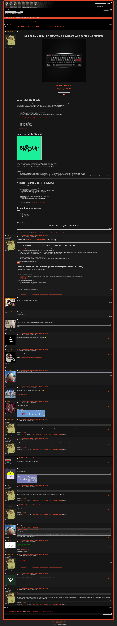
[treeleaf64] (5, 551)
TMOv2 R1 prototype (35, 232)
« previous (108, 23)
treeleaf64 (8, 540)
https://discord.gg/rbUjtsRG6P (25, 549)
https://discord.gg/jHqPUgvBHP (22, 394)
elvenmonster (9, 458)
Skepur (25, 230)
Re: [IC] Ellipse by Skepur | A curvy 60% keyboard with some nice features (33, 235)
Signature (28, 21)
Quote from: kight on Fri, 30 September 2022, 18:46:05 (26, 489)
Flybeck (8, 386)
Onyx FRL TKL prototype (44, 232)
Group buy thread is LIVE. (36, 240)
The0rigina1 (9, 370)
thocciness (9, 573)
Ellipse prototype (59, 232)
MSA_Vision (9, 401)
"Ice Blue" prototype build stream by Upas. (25, 271)
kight (7, 468)
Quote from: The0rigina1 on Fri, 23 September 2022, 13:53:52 (28, 529)
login (14, 9)
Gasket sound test (23, 278)
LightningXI (9, 349)
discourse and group (10, 311)
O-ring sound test (23, 277)
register (17, 9)
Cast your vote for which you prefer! (38, 202)
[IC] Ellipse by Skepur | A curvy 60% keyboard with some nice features (32, 31)
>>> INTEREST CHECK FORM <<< (23, 128)
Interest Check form (64, 86)
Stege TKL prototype (52, 232)
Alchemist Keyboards (10, 333)
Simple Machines (63, 621)
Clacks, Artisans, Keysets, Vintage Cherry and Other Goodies (31, 357)
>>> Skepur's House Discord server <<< (64, 88)
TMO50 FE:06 (23, 232)
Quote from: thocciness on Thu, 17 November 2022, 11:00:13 (27, 592)
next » (112, 23)
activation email (13, 10)
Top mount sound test (23, 276)
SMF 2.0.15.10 (54, 621)
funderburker (9, 31)
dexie (7, 319)
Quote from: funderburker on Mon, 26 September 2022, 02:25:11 (27, 527)
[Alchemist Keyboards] (5, 347)
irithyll (7, 297)
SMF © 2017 (59, 621)
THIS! (111, 10)
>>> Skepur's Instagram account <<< (64, 89)
